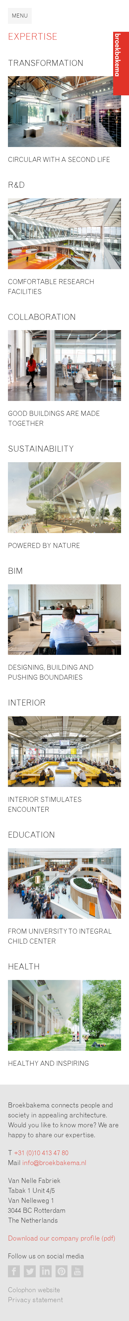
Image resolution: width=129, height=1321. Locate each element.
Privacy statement (35, 1300)
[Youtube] (77, 1271)
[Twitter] (30, 1271)
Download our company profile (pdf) (61, 1238)
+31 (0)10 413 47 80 (41, 1153)
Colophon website (34, 1290)
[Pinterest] (61, 1271)
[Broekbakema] (121, 63)
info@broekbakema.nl (54, 1163)
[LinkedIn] (46, 1271)
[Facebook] (14, 1271)
